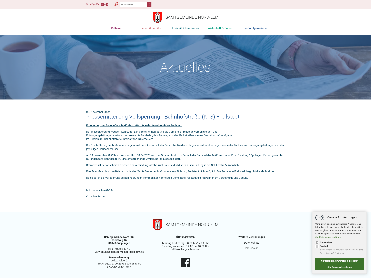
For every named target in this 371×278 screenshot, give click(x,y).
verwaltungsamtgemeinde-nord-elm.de (119, 251)
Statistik (324, 246)
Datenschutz (251, 242)
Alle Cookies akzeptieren (340, 267)
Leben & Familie (151, 28)
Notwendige (326, 242)
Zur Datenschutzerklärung (328, 237)
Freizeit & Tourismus (185, 28)
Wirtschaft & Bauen (220, 28)
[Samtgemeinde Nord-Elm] (185, 22)
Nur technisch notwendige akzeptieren (339, 261)
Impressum (252, 248)
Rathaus (116, 28)
